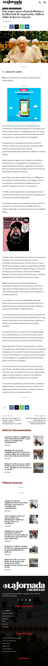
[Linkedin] (27, 27)
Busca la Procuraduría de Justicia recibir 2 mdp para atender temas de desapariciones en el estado (11, 421)
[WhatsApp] (22, 27)
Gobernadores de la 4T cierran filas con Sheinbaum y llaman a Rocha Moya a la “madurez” (14, 519)
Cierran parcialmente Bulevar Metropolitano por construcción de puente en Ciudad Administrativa (35, 421)
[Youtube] (29, 600)
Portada (5, 8)
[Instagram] (22, 600)
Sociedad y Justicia (15, 8)
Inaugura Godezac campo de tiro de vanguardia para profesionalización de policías (16, 549)
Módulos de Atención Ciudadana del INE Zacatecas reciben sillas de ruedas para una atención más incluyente (17, 453)
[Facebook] (11, 27)
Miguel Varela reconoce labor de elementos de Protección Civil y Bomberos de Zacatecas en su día (17, 467)
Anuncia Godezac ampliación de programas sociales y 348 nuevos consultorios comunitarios (17, 440)
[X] (16, 27)
